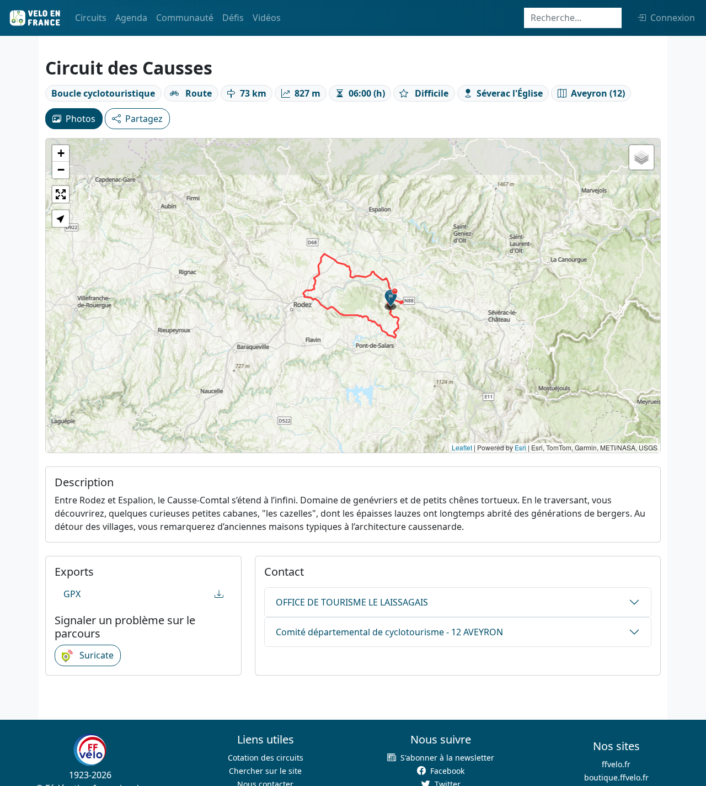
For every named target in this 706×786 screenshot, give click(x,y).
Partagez (144, 119)
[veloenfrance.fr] (34, 17)
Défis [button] (233, 18)
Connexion (672, 18)
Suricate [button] (95, 655)
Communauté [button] (184, 18)
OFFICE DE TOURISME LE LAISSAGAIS (352, 602)
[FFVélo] (89, 750)
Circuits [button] (90, 18)
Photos (80, 119)
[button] (391, 299)
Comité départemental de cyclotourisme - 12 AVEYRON (389, 632)
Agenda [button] (131, 18)
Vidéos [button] (267, 18)
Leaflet (462, 447)
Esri (520, 447)
